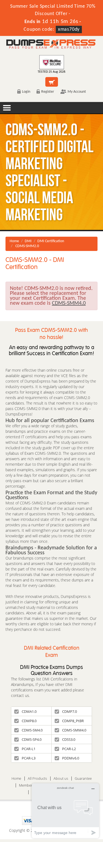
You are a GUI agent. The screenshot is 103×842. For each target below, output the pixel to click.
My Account (77, 92)
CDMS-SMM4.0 (74, 730)
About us (61, 778)
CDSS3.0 (68, 739)
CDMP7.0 (69, 711)
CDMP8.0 (29, 720)
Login (26, 92)
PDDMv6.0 (70, 758)
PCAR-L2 (69, 748)
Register (47, 92)
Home (14, 241)
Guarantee (83, 778)
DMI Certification (50, 241)
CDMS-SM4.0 (32, 730)
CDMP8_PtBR (73, 720)
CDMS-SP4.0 (31, 739)
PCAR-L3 (28, 758)
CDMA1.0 (29, 711)
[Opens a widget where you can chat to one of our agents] (65, 810)
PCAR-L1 (28, 748)
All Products (37, 778)
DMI (28, 241)
